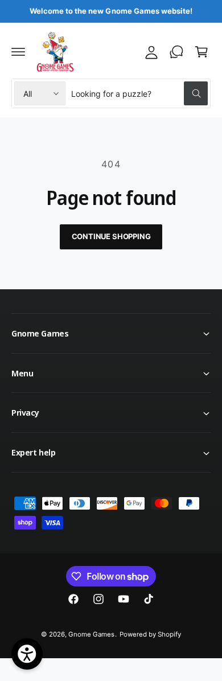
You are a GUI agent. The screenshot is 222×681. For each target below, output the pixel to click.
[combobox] (139, 93)
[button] (18, 51)
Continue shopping (111, 236)
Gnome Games (91, 634)
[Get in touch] (176, 51)
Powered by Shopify (150, 634)
